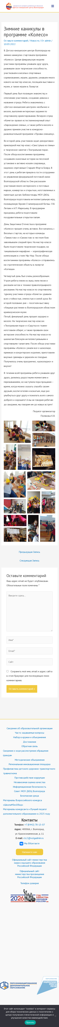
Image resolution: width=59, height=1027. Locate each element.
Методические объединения (29, 759)
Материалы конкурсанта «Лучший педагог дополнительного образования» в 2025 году (26, 811)
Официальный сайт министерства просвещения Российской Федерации (29, 874)
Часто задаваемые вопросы (29, 732)
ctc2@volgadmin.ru (33, 838)
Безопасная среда (29, 795)
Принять (30, 1022)
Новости (34, 40)
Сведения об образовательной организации (29, 728)
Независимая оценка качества (29, 782)
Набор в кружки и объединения (29, 737)
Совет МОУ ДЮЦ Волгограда (29, 791)
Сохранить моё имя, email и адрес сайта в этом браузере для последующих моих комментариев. (29, 676)
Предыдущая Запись (29, 551)
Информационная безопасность (29, 786)
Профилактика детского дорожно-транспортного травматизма (29, 771)
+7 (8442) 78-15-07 (35, 824)
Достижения (29, 741)
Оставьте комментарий (16, 40)
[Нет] (55, 1015)
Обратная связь (29, 746)
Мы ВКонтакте (31, 843)
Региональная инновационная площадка (29, 764)
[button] (17, 432)
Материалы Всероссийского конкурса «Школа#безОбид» (22, 802)
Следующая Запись (29, 560)
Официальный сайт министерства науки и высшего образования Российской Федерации (29, 862)
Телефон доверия (29, 883)
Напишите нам (29, 851)
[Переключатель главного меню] (52, 6)
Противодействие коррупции (29, 777)
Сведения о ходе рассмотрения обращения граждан (25, 753)
